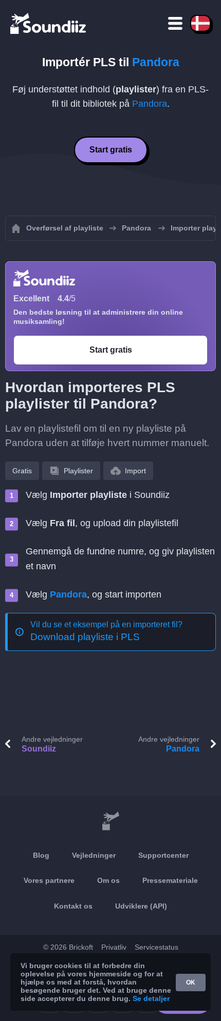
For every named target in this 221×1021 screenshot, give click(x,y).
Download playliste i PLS (85, 636)
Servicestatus (156, 947)
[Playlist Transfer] (48, 23)
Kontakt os (73, 906)
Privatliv (113, 947)
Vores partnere (49, 880)
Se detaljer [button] (151, 998)
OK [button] (190, 982)
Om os (108, 880)
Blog (41, 855)
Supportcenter (163, 855)
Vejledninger (94, 855)
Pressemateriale (170, 880)
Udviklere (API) (141, 906)
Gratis (22, 471)
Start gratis (110, 149)
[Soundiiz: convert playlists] (110, 821)
